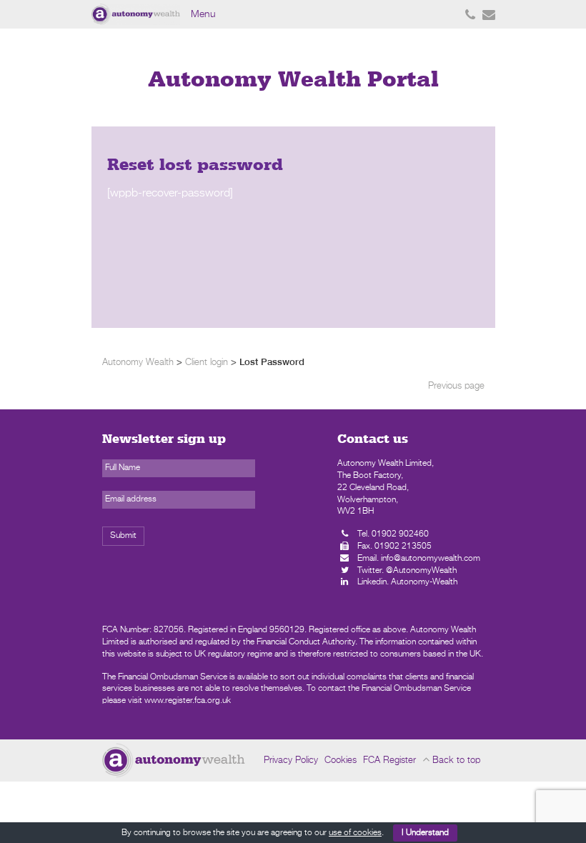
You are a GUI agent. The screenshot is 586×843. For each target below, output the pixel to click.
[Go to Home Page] (173, 760)
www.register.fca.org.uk (187, 701)
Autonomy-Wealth (424, 582)
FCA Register (389, 760)
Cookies (340, 760)
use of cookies (355, 833)
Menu (203, 14)
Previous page (456, 386)
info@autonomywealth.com (430, 558)
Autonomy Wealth (138, 362)
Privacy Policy (291, 760)
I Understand (425, 833)
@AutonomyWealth (421, 571)
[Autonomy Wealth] (137, 14)
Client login (206, 362)
